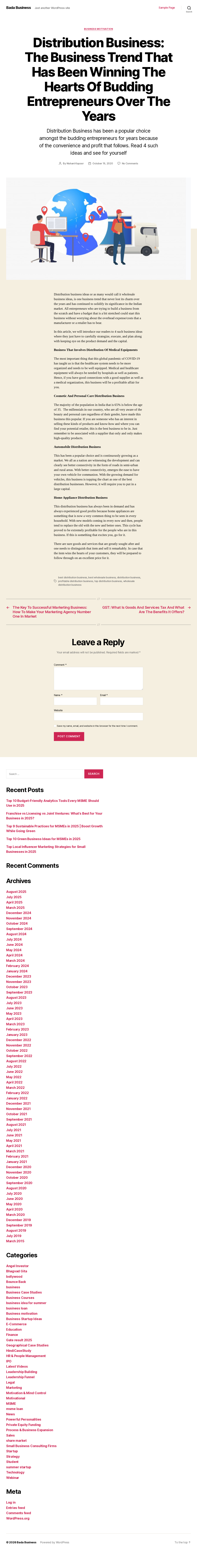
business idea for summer (26, 1303)
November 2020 (18, 1172)
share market (16, 1441)
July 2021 (13, 1130)
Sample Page (167, 7)
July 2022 (14, 1066)
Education (14, 1329)
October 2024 (17, 923)
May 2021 (13, 1141)
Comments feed (18, 1513)
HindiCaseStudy (18, 1351)
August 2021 (16, 1125)
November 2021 (18, 1109)
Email (104, 695)
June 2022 (14, 1072)
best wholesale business (102, 577)
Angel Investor (17, 1266)
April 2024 (14, 955)
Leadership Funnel (20, 1377)
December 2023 (18, 976)
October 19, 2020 (102, 163)
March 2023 (15, 1024)
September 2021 (19, 1119)
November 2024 (18, 918)
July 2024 (14, 939)
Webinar (12, 1478)
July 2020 (14, 1193)
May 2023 (13, 1013)
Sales (10, 1435)
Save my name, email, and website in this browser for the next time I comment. (97, 726)
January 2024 (17, 971)
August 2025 (16, 892)
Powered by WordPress (54, 1542)
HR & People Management (26, 1356)
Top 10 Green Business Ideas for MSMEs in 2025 (43, 839)
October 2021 (16, 1114)
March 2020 (15, 1215)
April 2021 (14, 1146)
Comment (60, 664)
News (10, 1414)
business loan (16, 1308)
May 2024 (14, 950)
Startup (12, 1451)
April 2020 (14, 1209)
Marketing (14, 1388)
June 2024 (14, 945)
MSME (11, 1404)
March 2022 (15, 1088)
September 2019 (19, 1225)
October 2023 (17, 987)
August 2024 (16, 934)
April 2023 (14, 1019)
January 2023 (16, 1035)
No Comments (130, 163)
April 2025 (14, 902)
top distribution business (108, 581)
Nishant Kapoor (75, 163)
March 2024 (15, 961)
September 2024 (19, 929)
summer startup (18, 1467)
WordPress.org (18, 1518)
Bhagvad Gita (16, 1271)
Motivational (15, 1398)
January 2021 (16, 1162)
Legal (10, 1382)
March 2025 (15, 908)
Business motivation (98, 29)
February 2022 (17, 1093)
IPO (8, 1361)
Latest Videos (17, 1366)
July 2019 (13, 1236)
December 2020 (18, 1167)
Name (58, 695)
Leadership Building (21, 1372)
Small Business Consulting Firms (31, 1446)
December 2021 (18, 1103)
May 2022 (13, 1077)
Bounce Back (16, 1282)
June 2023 (14, 1008)
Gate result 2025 (19, 1340)
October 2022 (17, 1050)
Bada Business (18, 8)
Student (12, 1462)
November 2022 (18, 1045)
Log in (10, 1502)
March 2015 (15, 1241)
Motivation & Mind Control (26, 1393)
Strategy (13, 1456)
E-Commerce (16, 1324)
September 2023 (19, 992)
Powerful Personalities (23, 1419)
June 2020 (14, 1199)
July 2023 (14, 1003)
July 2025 (14, 897)
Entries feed (15, 1508)
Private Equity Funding (23, 1425)
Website (58, 710)
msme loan (14, 1409)
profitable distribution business (75, 581)
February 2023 (17, 1029)
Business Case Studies (24, 1292)
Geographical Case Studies (27, 1345)
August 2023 (16, 998)
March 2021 (15, 1151)
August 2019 (16, 1230)
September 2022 (19, 1056)
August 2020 (16, 1188)
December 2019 (18, 1220)
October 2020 (17, 1178)
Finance (12, 1335)
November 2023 (18, 982)
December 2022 (18, 1040)
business (13, 1287)
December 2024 (18, 913)
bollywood (14, 1276)
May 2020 (14, 1204)
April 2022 (14, 1082)
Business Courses (20, 1298)
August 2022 (16, 1061)
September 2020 (19, 1183)
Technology (15, 1472)
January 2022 (16, 1098)
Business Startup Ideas (24, 1319)
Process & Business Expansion (29, 1430)
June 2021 (14, 1135)
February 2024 (17, 966)
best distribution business (72, 577)
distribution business (128, 577)
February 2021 (17, 1156)
